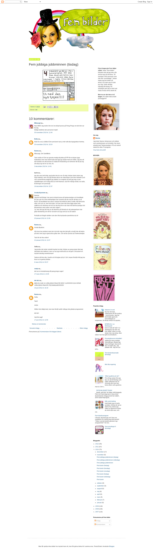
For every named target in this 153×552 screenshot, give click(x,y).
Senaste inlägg (34, 328)
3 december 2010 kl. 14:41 (43, 166)
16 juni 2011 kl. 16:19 (41, 288)
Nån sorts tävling (110, 401)
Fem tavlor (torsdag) (103, 468)
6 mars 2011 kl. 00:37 (41, 262)
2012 (97, 444)
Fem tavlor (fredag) (103, 465)
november (100, 455)
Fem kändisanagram (101, 415)
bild (36, 109)
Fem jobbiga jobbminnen (105, 463)
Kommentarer (100, 524)
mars (99, 497)
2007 (97, 512)
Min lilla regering (110, 364)
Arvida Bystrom (39, 193)
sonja (36, 268)
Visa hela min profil (99, 150)
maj (98, 491)
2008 (97, 509)
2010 (97, 449)
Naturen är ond (110, 310)
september (100, 486)
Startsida (59, 328)
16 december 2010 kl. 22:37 (43, 186)
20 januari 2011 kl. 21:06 (42, 218)
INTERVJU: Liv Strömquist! (110, 325)
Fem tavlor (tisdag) (103, 474)
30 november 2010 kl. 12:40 (43, 132)
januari (99, 502)
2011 (97, 447)
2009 (97, 506)
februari (99, 500)
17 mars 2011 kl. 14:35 (41, 274)
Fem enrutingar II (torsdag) (110, 427)
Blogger (111, 546)
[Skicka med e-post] (48, 107)
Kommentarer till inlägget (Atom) (50, 332)
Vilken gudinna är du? (112, 376)
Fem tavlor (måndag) (103, 477)
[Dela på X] (53, 107)
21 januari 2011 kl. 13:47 (42, 240)
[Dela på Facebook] (55, 107)
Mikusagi (37, 123)
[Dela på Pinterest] (57, 107)
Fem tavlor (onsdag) (103, 471)
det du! (36, 280)
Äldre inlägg (84, 328)
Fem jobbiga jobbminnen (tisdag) (107, 457)
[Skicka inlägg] (44, 106)
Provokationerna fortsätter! (113, 338)
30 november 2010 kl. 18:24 (43, 144)
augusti (99, 488)
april (98, 494)
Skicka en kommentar (39, 324)
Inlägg (98, 521)
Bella (36, 139)
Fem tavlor (100, 479)
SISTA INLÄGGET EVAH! (104, 390)
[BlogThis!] (50, 107)
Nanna (36, 151)
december (100, 452)
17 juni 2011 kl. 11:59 (41, 320)
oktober (99, 483)
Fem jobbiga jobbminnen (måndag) (108, 460)
